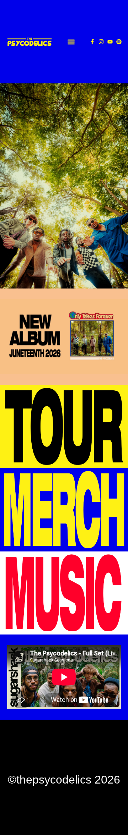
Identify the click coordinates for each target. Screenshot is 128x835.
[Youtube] (110, 41)
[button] (71, 42)
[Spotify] (119, 41)
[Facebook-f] (92, 41)
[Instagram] (101, 41)
